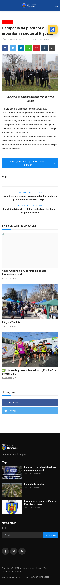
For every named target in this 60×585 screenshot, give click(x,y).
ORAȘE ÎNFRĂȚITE (40, 577)
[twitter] (13, 551)
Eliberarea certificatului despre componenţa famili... (41, 469)
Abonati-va (50, 535)
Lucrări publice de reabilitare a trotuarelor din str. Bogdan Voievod (30, 211)
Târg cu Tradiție (11, 322)
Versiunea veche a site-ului (15, 577)
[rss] (22, 551)
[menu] (4, 5)
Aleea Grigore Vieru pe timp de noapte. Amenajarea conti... (24, 272)
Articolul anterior (32, 192)
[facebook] (5, 551)
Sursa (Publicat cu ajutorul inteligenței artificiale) (28, 163)
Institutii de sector (34, 484)
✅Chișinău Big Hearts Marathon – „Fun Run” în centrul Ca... (29, 372)
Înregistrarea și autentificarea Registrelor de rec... (40, 503)
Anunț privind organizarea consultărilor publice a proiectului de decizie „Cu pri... (30, 198)
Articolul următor (28, 205)
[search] (56, 5)
